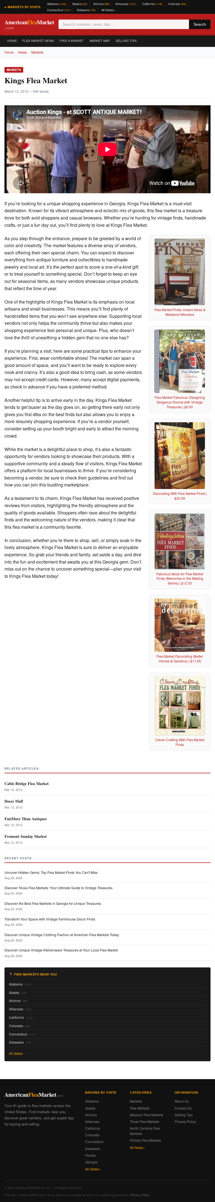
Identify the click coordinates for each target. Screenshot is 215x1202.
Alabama (56, 3)
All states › (17, 1053)
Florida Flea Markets (145, 1140)
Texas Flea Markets (144, 1121)
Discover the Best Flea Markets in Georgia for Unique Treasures (52, 903)
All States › (108, 10)
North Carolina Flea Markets (145, 1131)
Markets (37, 52)
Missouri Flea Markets (146, 1114)
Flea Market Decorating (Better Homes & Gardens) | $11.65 (179, 658)
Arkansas (125, 3)
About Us (182, 1101)
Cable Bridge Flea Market (26, 783)
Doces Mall (13, 801)
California (152, 3)
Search (199, 24)
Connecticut (59, 10)
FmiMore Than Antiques (25, 819)
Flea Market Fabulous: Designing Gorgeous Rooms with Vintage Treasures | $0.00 (180, 402)
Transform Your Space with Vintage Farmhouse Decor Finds (49, 919)
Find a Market (72, 40)
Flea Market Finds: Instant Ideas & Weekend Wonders (179, 312)
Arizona (101, 3)
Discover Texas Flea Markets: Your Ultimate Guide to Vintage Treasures (58, 887)
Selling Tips (126, 40)
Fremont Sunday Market (25, 836)
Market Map (100, 40)
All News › (137, 1147)
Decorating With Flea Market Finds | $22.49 (180, 495)
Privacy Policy (185, 1121)
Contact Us (183, 1108)
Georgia (91, 1162)
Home (12, 40)
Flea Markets (139, 1108)
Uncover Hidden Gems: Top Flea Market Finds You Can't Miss (51, 872)
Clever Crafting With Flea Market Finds (179, 742)
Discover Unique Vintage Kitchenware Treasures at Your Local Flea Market (61, 950)
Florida (90, 1155)
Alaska (79, 3)
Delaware (86, 10)
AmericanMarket (29, 24)
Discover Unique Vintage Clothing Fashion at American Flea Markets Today (61, 934)
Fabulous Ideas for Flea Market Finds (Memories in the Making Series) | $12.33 (179, 578)
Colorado (177, 3)
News (22, 52)
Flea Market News (38, 40)
